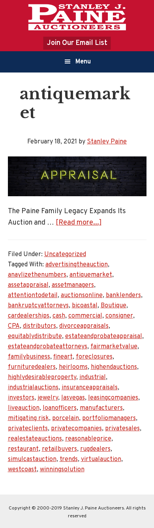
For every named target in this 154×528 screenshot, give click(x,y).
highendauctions (114, 367)
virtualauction (101, 459)
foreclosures (94, 357)
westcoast (22, 470)
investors (21, 398)
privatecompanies (76, 429)
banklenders (123, 295)
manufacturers (101, 408)
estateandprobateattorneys (47, 347)
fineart (63, 357)
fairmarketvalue (113, 347)
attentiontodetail (33, 295)
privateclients (28, 429)
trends (69, 459)
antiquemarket (90, 275)
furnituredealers (32, 367)
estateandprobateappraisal (103, 336)
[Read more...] (79, 222)
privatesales (122, 429)
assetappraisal (28, 285)
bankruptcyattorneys (38, 306)
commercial (85, 316)
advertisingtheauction (76, 265)
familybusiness (29, 357)
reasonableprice (88, 439)
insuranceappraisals (90, 388)
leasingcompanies (113, 398)
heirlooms (73, 367)
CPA (14, 326)
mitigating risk (28, 418)
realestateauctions (35, 439)
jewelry (48, 398)
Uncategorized (65, 254)
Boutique (113, 306)
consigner (119, 316)
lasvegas (73, 398)
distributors (39, 326)
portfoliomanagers (109, 418)
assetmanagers (73, 285)
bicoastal (85, 306)
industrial (92, 377)
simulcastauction (32, 459)
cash (59, 316)
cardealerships (28, 316)
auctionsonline (82, 295)
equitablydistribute (35, 336)
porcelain (65, 418)
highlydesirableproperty (42, 377)
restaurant (23, 449)
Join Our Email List (77, 43)
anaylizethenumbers (37, 275)
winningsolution (62, 470)
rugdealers (95, 449)
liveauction (23, 408)
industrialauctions (33, 388)
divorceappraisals (84, 326)
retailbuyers (59, 449)
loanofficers (60, 408)
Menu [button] (83, 62)
